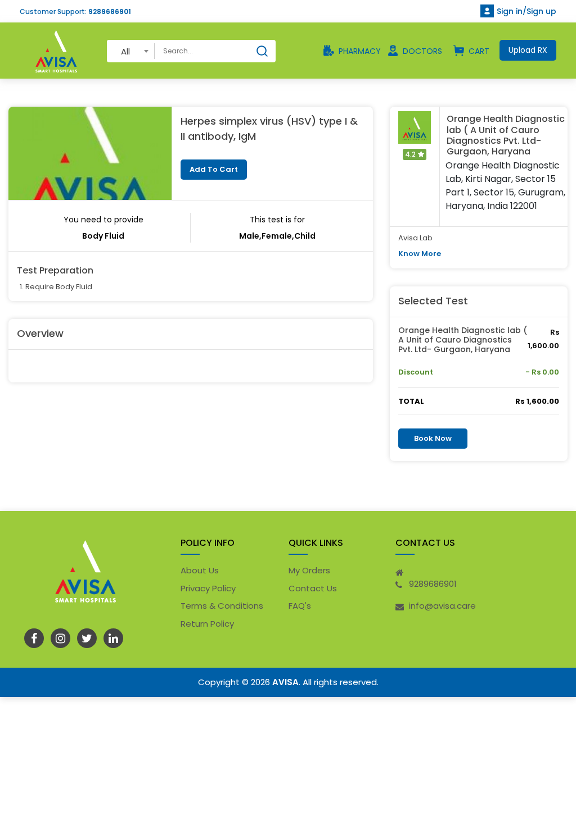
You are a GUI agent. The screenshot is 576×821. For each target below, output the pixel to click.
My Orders (309, 570)
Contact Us (313, 588)
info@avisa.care (442, 606)
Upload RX (527, 50)
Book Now (433, 438)
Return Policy (207, 624)
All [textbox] (125, 51)
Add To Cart (214, 169)
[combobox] (131, 51)
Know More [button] (419, 253)
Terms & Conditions (222, 606)
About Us (200, 570)
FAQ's (300, 606)
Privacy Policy (208, 588)
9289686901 (109, 11)
